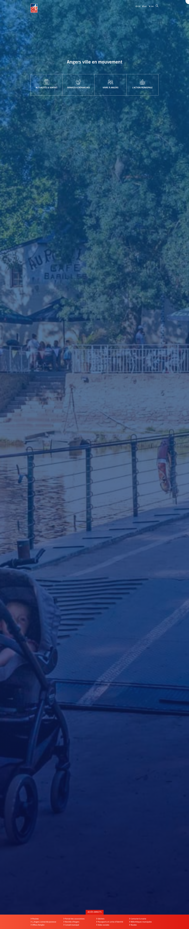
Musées (134, 925)
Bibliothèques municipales (141, 922)
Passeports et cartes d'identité (110, 922)
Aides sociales (103, 925)
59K (152, 6)
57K (138, 6)
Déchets (101, 919)
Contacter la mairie (138, 919)
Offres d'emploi (38, 925)
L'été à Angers (94, 62)
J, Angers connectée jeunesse (44, 922)
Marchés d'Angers (72, 922)
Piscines (35, 919)
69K (145, 6)
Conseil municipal (72, 925)
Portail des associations (75, 919)
